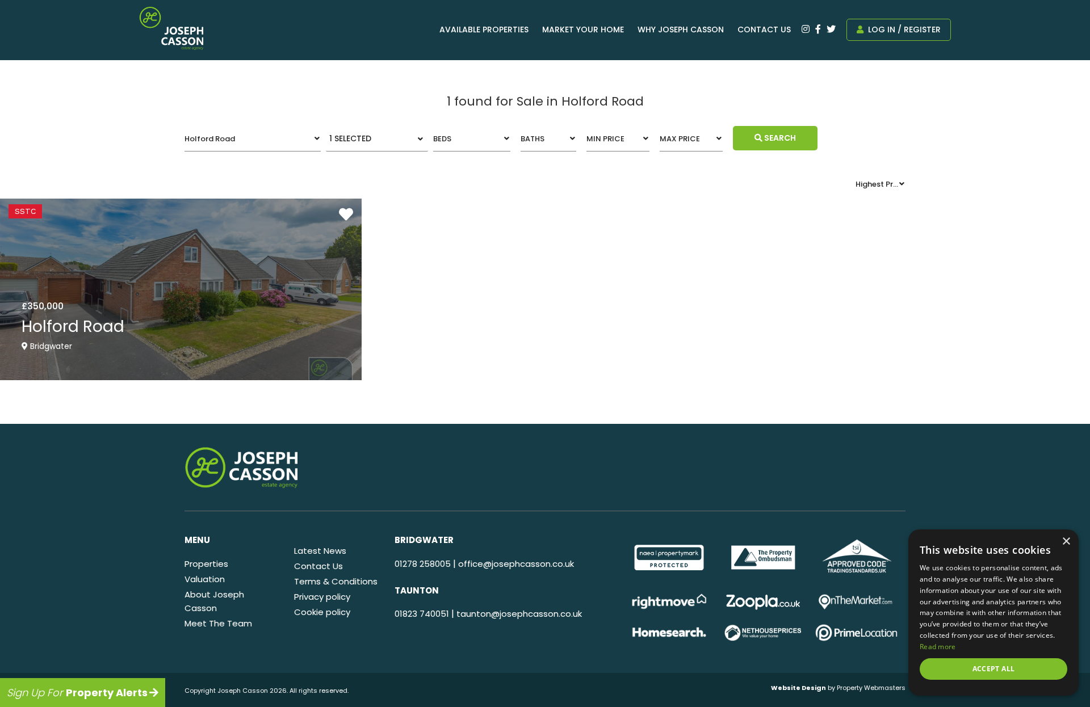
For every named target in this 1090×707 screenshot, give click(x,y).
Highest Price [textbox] (880, 184)
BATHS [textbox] (532, 138)
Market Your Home (583, 29)
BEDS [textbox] (442, 138)
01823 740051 (422, 614)
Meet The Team (218, 623)
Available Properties (484, 29)
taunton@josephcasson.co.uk (519, 614)
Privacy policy (322, 597)
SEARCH (779, 138)
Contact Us (764, 29)
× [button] (1066, 541)
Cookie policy (322, 612)
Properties (206, 564)
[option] (669, 557)
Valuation (205, 579)
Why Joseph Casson (681, 29)
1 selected (350, 138)
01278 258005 (423, 564)
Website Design (798, 687)
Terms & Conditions (336, 581)
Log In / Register (903, 29)
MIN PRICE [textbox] (605, 138)
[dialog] (993, 612)
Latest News (320, 551)
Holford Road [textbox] (210, 138)
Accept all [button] (993, 669)
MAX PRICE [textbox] (680, 138)
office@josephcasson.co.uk (516, 564)
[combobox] (253, 139)
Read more (938, 646)
